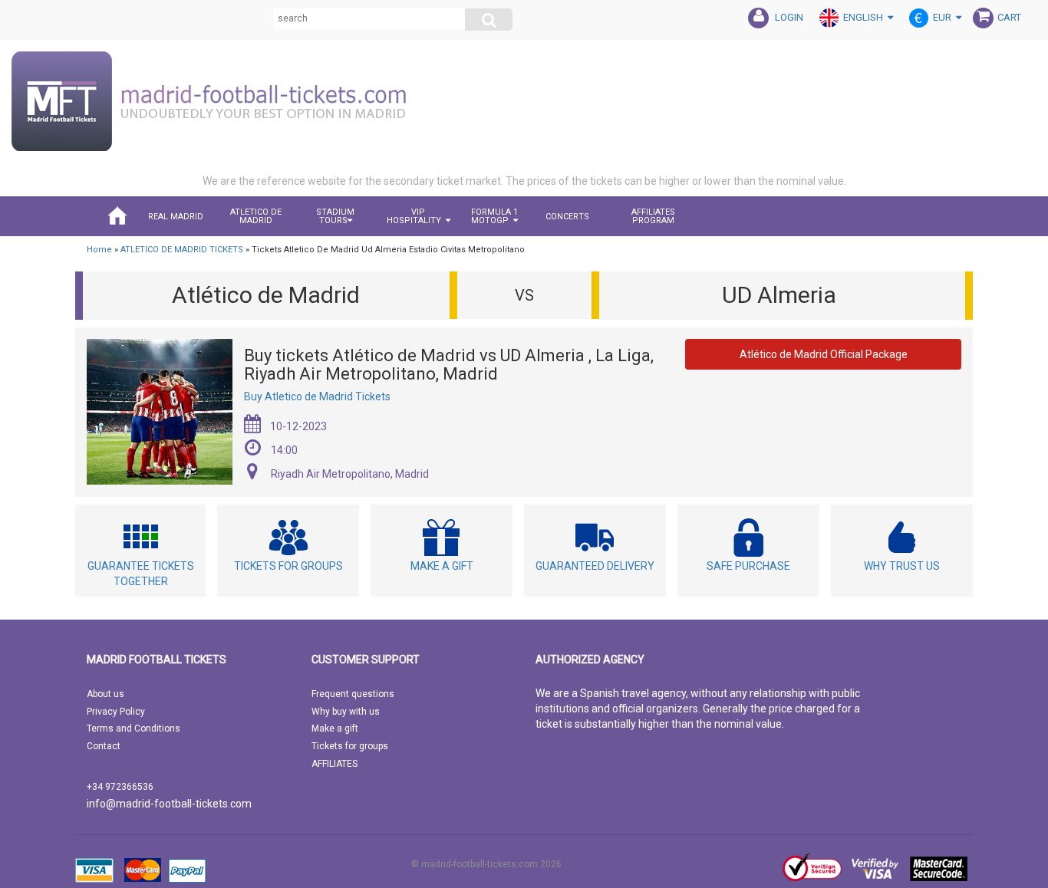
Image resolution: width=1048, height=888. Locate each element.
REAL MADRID (175, 217)
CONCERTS (567, 217)
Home (99, 250)
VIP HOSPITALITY (414, 216)
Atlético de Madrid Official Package (824, 354)
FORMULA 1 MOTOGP (494, 216)
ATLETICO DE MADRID (256, 216)
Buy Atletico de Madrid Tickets (317, 396)
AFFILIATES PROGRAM (653, 216)
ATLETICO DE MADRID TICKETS (181, 250)
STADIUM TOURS (335, 216)
